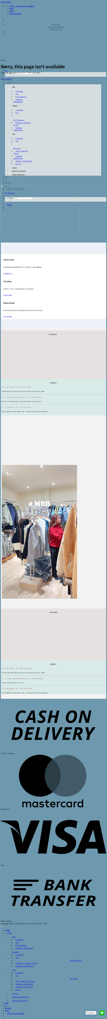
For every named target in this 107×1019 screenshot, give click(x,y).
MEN (13, 87)
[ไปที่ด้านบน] (2, 926)
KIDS (13, 134)
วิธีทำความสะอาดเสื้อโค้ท (15, 1013)
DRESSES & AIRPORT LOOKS (26, 963)
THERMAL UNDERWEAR (18, 100)
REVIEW (8, 183)
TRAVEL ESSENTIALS (18, 175)
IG (6, 180)
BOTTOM (18, 97)
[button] (6, 70)
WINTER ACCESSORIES (23, 161)
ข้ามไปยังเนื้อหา (6, 2)
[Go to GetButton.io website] (102, 1017)
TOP (16, 94)
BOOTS (18, 164)
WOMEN (14, 106)
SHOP (9, 83)
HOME (7, 930)
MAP (7, 177)
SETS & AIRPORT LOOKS (24, 981)
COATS (18, 91)
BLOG (7, 1011)
